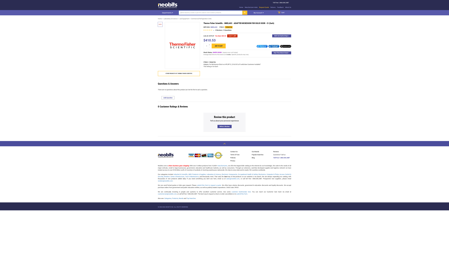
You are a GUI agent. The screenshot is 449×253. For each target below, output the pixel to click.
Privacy (232, 161)
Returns (273, 7)
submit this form (241, 194)
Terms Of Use (234, 155)
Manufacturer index (251, 7)
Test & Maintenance (192, 176)
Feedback (280, 7)
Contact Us (234, 152)
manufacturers (222, 166)
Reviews (276, 152)
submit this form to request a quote (209, 185)
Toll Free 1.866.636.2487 (281, 158)
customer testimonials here (241, 192)
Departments (167, 13)
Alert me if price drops (281, 36)
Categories (167, 198)
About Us (288, 7)
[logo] (168, 5)
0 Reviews (218, 30)
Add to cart (219, 46)
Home (241, 7)
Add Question (167, 98)
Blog (253, 158)
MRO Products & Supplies (197, 174)
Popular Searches (257, 155)
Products (175, 198)
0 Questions (228, 30)
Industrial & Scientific (180, 174)
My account (258, 13)
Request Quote (264, 7)
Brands (181, 198)
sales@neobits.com (232, 179)
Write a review (224, 126)
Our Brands (255, 152)
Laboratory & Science (171, 19)
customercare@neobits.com (167, 194)
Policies (233, 158)
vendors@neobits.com (165, 181)
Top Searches (191, 198)
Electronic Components (229, 174)
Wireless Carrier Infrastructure (174, 176)
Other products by (179, 73)
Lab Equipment (184, 19)
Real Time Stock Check (281, 53)
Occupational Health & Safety (248, 174)
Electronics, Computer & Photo (268, 174)
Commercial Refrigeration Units (201, 19)
